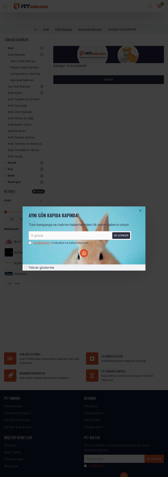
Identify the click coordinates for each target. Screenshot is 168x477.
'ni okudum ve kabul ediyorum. (61, 243)
